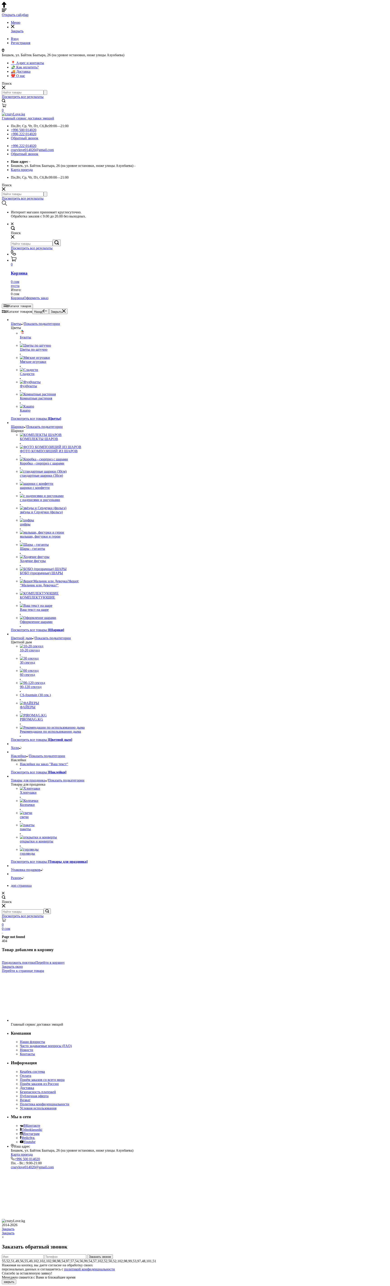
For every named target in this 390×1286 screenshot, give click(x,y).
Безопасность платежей (38, 1092)
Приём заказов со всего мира (42, 1080)
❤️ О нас (18, 76)
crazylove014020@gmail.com (32, 150)
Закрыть (56, 311)
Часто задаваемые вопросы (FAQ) (46, 1046)
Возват (25, 1100)
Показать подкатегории (42, 324)
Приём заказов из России (39, 1084)
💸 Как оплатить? (25, 67)
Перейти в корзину (50, 962)
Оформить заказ (36, 298)
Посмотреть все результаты (23, 97)
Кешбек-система (32, 1072)
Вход (15, 39)
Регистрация (20, 43)
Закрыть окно (12, 967)
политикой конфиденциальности (89, 1269)
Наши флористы (32, 1042)
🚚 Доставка (20, 71)
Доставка (27, 1088)
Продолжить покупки (18, 962)
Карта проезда (22, 170)
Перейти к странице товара (23, 971)
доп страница (21, 885)
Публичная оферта (34, 1096)
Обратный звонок (24, 138)
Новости (26, 1050)
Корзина (17, 298)
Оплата (25, 1076)
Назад (38, 311)
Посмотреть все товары (36, 418)
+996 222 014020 (23, 134)
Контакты (27, 1054)
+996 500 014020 (23, 130)
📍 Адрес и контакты (27, 63)
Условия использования (38, 1108)
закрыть (9, 1282)
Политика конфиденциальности (44, 1104)
